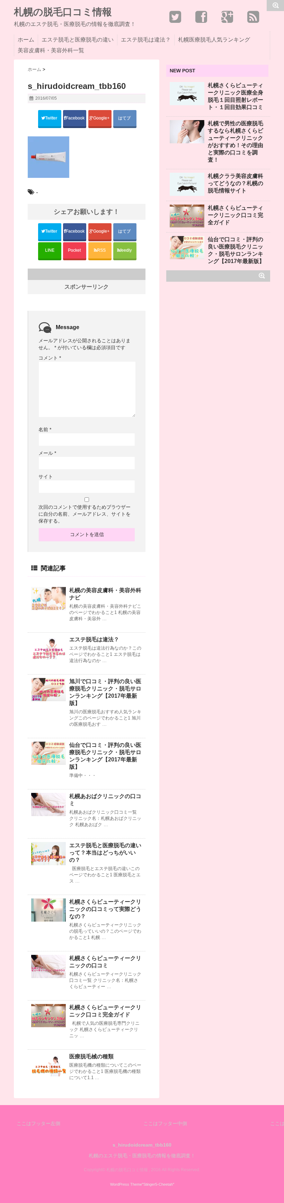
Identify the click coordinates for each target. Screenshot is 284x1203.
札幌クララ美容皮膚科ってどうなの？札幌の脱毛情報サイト (235, 183)
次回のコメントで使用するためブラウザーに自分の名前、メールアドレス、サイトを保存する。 (84, 514)
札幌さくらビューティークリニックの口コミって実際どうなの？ (105, 909)
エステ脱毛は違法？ (146, 40)
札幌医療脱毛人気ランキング (214, 40)
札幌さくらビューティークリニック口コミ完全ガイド (105, 1010)
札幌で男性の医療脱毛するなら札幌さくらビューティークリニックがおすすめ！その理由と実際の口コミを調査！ (235, 141)
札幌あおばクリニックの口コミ (105, 799)
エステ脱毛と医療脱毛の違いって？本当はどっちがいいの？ (105, 852)
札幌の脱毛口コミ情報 (63, 12)
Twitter (51, 118)
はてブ (125, 118)
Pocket (75, 250)
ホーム (26, 40)
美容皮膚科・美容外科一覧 (51, 50)
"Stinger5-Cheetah (157, 1184)
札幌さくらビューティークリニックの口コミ (105, 961)
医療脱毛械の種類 (91, 1056)
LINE (49, 250)
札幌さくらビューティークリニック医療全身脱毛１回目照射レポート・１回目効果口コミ (235, 96)
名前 (44, 429)
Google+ (101, 118)
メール (47, 453)
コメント (49, 358)
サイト (45, 476)
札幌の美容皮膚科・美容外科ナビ (105, 593)
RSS (101, 250)
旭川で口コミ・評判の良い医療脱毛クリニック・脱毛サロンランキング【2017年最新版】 (105, 692)
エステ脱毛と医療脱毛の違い (78, 40)
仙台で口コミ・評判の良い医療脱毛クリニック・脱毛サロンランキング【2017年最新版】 (105, 756)
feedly (126, 250)
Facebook (76, 118)
